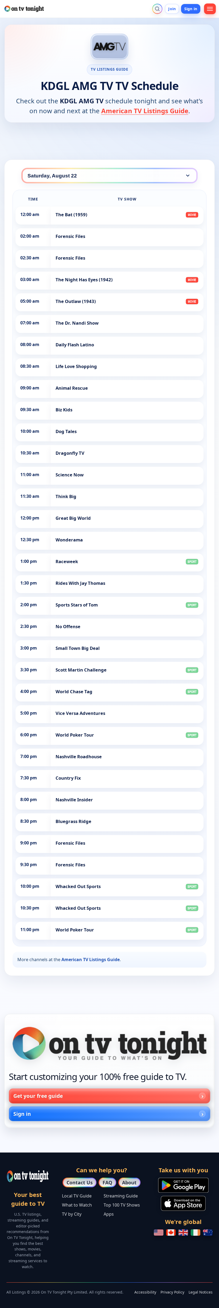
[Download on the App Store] (183, 1203)
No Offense (68, 626)
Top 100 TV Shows (122, 1205)
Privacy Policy (172, 1292)
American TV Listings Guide (144, 110)
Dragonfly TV (70, 453)
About (129, 1182)
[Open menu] (210, 8)
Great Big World (73, 518)
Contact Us (80, 1182)
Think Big (66, 496)
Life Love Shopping (76, 366)
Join (172, 8)
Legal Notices (201, 1292)
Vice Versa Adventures (80, 713)
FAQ (107, 1182)
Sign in (190, 8)
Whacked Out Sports (78, 886)
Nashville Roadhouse (79, 756)
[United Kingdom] (183, 1232)
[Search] (157, 9)
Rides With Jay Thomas (80, 583)
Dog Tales (66, 431)
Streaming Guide (121, 1196)
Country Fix (68, 778)
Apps (109, 1214)
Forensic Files (70, 236)
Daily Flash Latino (75, 345)
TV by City (71, 1214)
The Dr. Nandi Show (77, 323)
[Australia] (208, 1232)
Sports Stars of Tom (77, 605)
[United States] (158, 1232)
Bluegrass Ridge (73, 821)
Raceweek (67, 561)
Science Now (70, 475)
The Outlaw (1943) (76, 301)
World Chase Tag (74, 691)
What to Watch (77, 1205)
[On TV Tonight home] (109, 1043)
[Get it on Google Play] (183, 1185)
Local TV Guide (77, 1196)
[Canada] (171, 1232)
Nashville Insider (74, 800)
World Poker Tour (75, 735)
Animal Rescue (72, 388)
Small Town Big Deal (78, 648)
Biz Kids (64, 410)
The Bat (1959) (71, 214)
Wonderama (69, 540)
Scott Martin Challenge (81, 670)
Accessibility (145, 1292)
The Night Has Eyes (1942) (84, 279)
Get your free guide (38, 1096)
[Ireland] (195, 1232)
